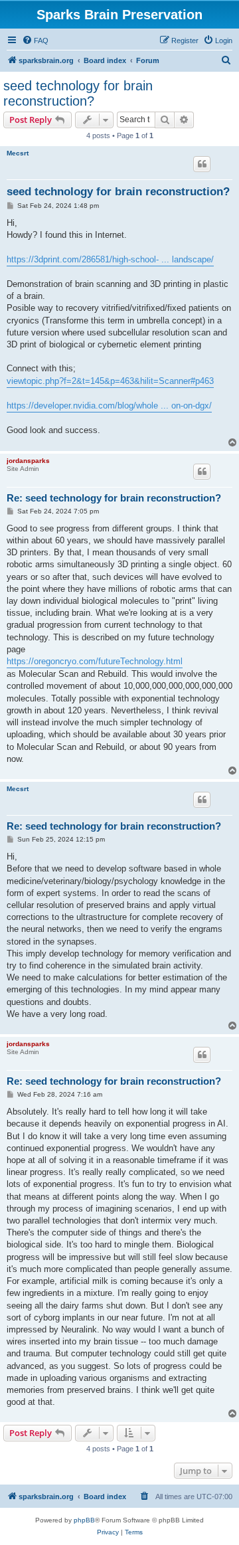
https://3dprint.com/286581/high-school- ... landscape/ (110, 259)
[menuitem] (35, 40)
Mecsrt (18, 153)
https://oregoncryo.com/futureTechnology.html (95, 661)
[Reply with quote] (201, 164)
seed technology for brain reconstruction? (78, 93)
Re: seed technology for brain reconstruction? (114, 497)
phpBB (84, 1520)
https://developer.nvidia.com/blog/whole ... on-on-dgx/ (109, 405)
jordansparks (28, 460)
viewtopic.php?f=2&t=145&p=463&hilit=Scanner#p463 (110, 381)
